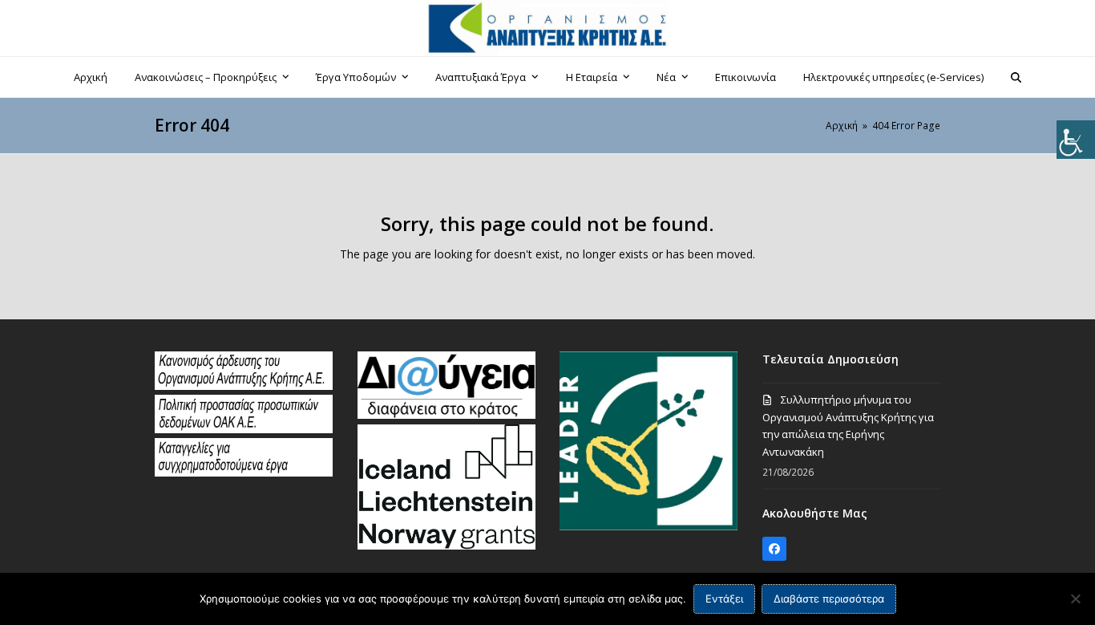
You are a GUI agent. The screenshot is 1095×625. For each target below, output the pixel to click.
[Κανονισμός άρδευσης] (244, 386)
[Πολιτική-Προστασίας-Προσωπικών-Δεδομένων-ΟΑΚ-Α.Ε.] (244, 429)
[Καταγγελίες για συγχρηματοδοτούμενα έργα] (244, 472)
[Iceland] (446, 545)
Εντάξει (724, 598)
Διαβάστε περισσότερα (829, 598)
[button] (1016, 77)
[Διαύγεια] (446, 415)
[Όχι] (1075, 599)
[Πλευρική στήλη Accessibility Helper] (1076, 139)
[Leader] (648, 526)
